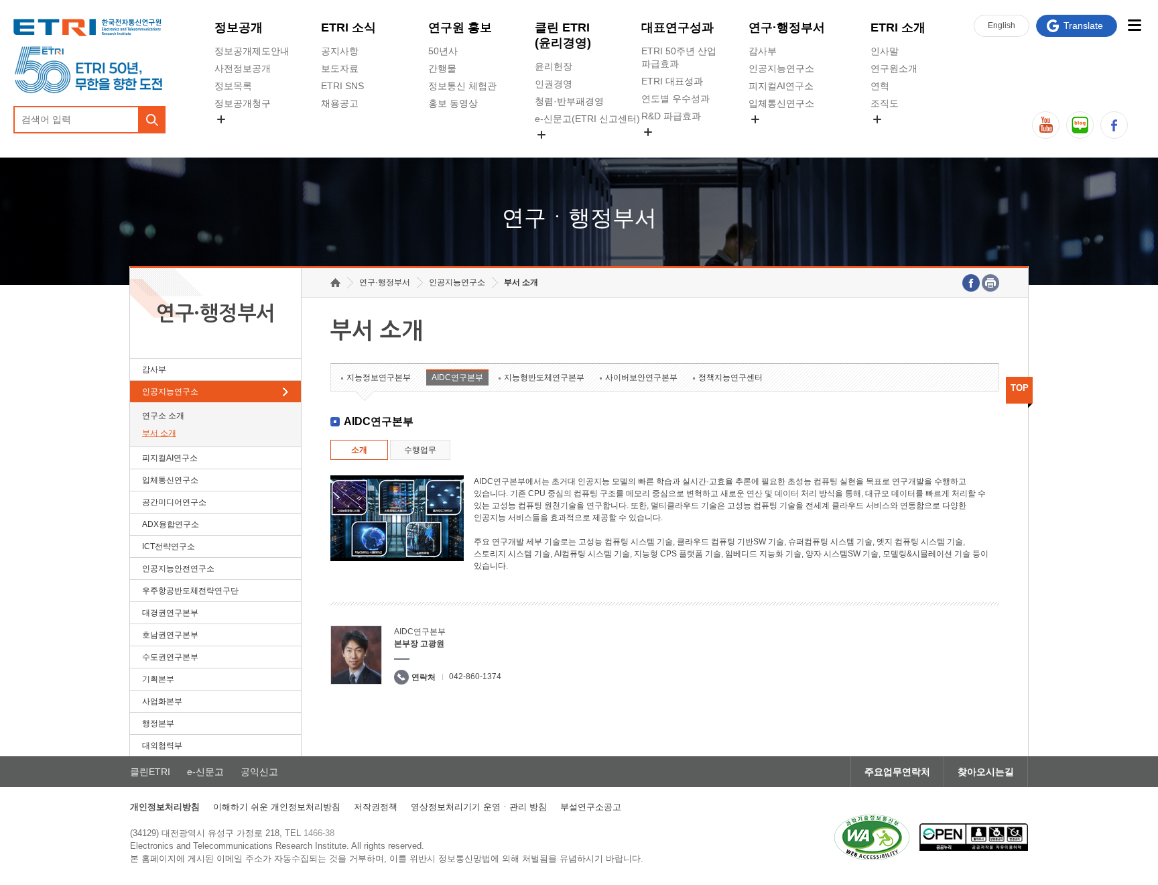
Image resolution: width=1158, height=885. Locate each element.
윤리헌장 (553, 66)
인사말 (885, 51)
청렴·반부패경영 (569, 101)
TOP (1020, 388)
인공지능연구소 (781, 68)
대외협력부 (162, 745)
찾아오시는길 (986, 771)
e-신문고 (205, 771)
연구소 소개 (163, 415)
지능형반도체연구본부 (544, 377)
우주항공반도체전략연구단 (190, 590)
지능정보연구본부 (378, 377)
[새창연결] (971, 283)
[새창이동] (871, 837)
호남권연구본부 (170, 635)
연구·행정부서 (787, 27)
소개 (359, 450)
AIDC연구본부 (457, 377)
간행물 (442, 68)
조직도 (885, 103)
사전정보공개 (242, 68)
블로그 (1080, 125)
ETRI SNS (342, 85)
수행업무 (420, 450)
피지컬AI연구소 (781, 85)
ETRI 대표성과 (672, 81)
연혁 (880, 85)
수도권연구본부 (170, 657)
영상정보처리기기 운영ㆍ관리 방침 (479, 807)
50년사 (443, 51)
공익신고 (553, 150)
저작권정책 (375, 807)
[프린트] (990, 283)
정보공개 (238, 27)
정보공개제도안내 (252, 51)
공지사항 (340, 51)
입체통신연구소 (781, 103)
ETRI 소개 (898, 27)
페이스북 (1114, 125)
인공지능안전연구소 (178, 568)
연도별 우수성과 (675, 98)
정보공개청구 (242, 103)
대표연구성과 (677, 27)
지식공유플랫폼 (674, 147)
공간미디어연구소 (786, 134)
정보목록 (233, 85)
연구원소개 (894, 68)
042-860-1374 (475, 676)
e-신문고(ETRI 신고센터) (587, 118)
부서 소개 (159, 433)
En (1001, 25)
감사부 (763, 51)
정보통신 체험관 (462, 85)
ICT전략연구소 (168, 546)
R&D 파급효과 (671, 116)
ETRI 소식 (348, 27)
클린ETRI (150, 771)
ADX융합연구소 (170, 524)
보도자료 (340, 68)
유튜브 (1045, 125)
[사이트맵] (1134, 25)
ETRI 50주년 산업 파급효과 (678, 57)
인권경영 (553, 83)
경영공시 (233, 134)
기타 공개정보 (900, 134)
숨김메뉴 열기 (221, 119)
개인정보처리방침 (165, 807)
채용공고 (340, 103)
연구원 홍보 (460, 27)
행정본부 (158, 723)
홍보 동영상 (453, 103)
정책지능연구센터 (730, 377)
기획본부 (158, 679)
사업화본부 (162, 701)
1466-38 (319, 833)
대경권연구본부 (170, 612)
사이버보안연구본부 (641, 377)
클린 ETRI (563, 35)
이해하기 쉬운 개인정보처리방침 (276, 807)
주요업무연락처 (897, 771)
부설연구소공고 (590, 807)
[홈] (335, 282)
